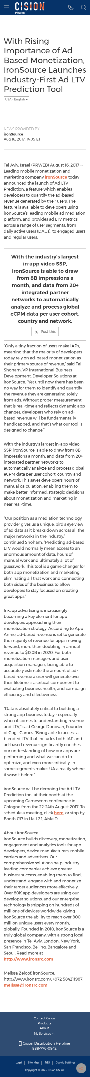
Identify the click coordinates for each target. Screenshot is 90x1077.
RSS (47, 1062)
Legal (19, 1062)
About (44, 1028)
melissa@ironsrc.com (26, 985)
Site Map (33, 1062)
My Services (43, 1033)
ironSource (56, 177)
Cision (52, 1070)
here (59, 813)
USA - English (15, 99)
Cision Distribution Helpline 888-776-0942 (46, 1046)
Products (44, 1023)
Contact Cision (44, 1018)
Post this (48, 331)
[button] (70, 7)
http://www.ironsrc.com (28, 959)
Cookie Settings (65, 1062)
